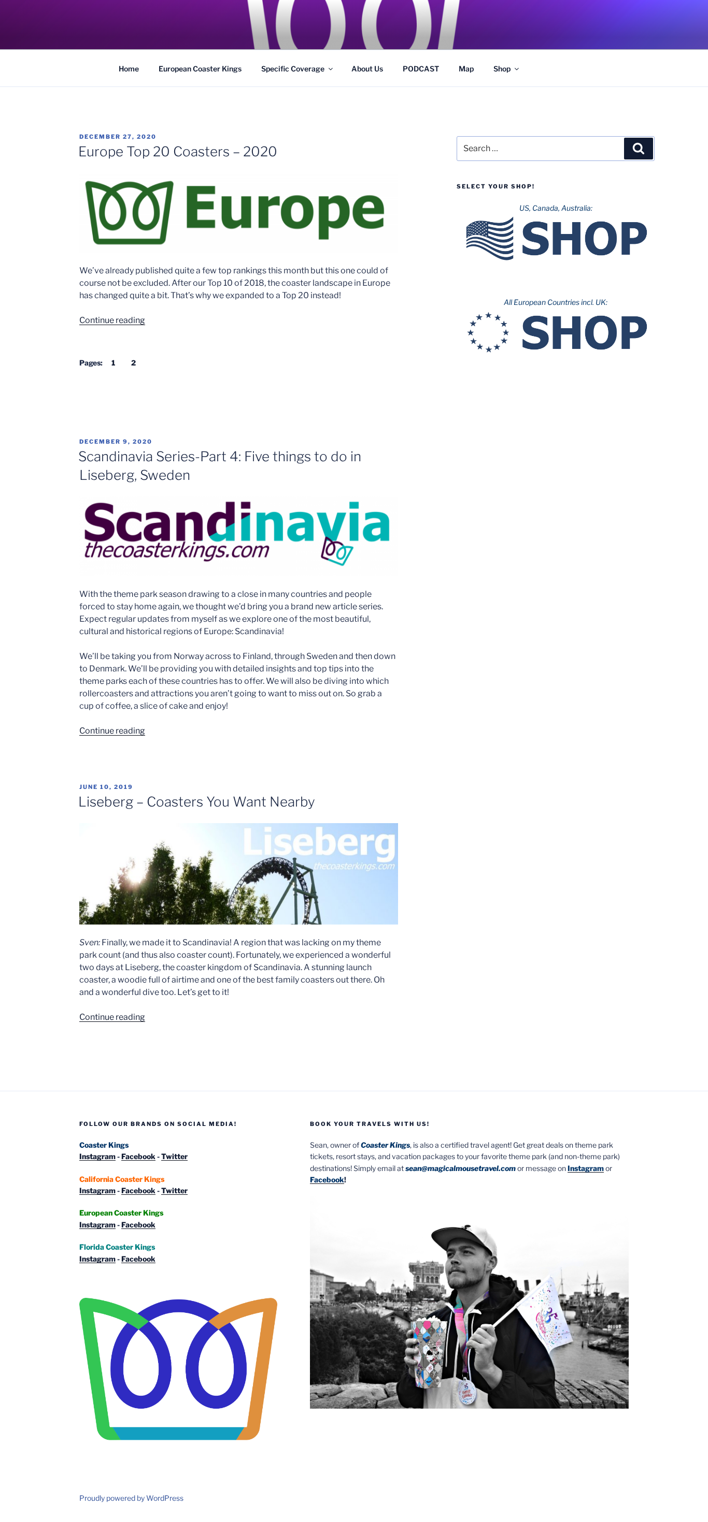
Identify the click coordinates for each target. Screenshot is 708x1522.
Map (466, 68)
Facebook (138, 1156)
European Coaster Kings (200, 68)
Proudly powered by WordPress (131, 1498)
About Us (367, 68)
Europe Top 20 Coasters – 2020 (177, 151)
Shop (502, 68)
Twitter (174, 1156)
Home (129, 68)
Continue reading (112, 320)
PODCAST (421, 68)
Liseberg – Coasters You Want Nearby (196, 802)
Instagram (97, 1156)
